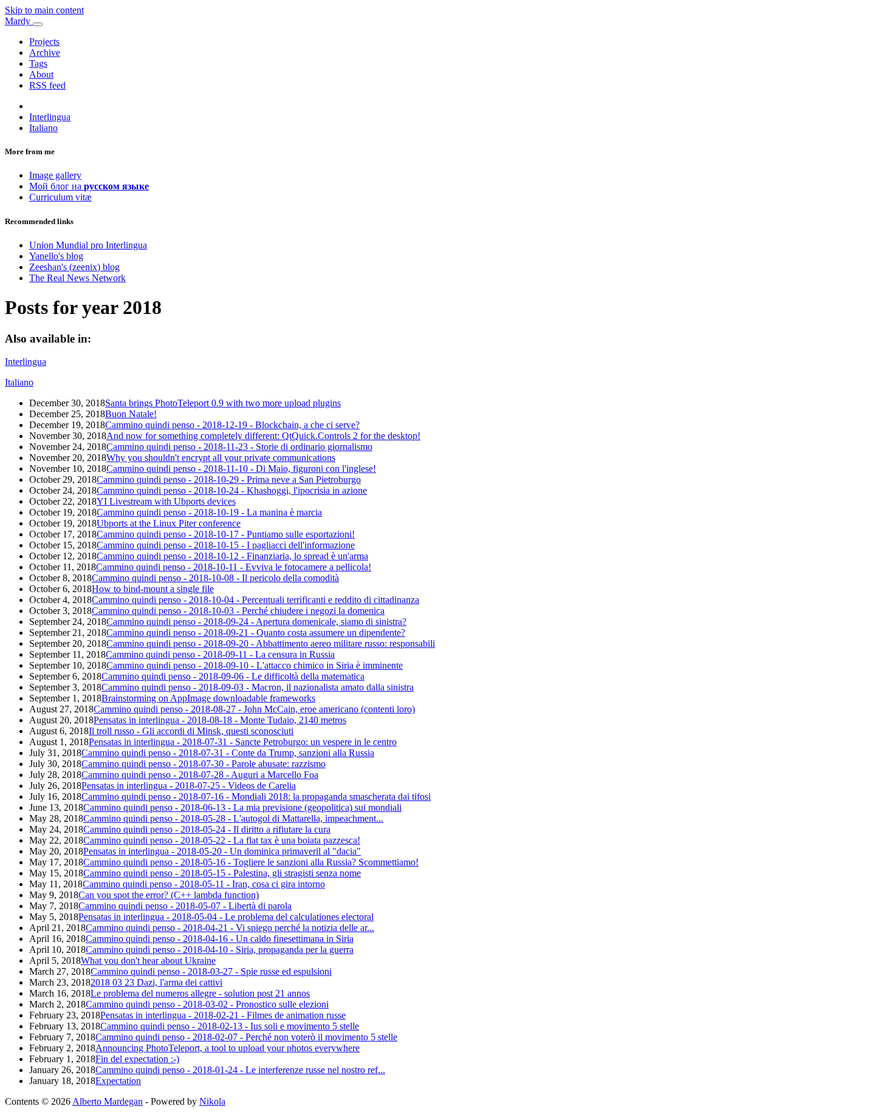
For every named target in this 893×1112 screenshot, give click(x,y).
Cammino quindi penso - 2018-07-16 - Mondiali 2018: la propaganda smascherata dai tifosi (256, 796)
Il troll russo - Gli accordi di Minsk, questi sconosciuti (191, 731)
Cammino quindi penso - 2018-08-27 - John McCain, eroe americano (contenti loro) (254, 709)
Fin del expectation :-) (137, 1059)
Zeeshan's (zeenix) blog (74, 267)
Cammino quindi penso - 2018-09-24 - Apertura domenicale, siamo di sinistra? (256, 621)
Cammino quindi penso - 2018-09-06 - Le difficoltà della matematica (232, 676)
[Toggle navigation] (38, 24)
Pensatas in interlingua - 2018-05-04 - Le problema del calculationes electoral (226, 917)
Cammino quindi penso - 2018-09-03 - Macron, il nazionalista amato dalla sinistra (257, 687)
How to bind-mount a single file (153, 589)
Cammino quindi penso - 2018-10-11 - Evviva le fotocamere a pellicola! (233, 567)
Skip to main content (44, 10)
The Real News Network (77, 278)
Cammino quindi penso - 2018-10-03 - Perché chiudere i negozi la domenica (238, 610)
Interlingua (49, 117)
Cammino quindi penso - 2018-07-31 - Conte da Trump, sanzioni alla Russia (227, 753)
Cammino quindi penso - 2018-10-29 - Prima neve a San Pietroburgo (229, 479)
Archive (44, 52)
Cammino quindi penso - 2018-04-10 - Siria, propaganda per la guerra (220, 949)
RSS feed (47, 85)
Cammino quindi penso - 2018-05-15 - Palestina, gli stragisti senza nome (222, 873)
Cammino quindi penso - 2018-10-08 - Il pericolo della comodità (215, 578)
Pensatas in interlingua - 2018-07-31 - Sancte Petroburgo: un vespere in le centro (243, 742)
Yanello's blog (56, 256)
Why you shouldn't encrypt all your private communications (220, 457)
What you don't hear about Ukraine (148, 960)
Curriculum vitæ (60, 197)
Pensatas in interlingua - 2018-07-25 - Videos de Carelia (188, 785)
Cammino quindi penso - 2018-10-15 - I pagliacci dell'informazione (226, 545)
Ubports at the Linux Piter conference (169, 523)
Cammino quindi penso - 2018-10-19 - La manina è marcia (209, 512)
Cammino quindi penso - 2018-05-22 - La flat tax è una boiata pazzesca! (221, 840)
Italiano (43, 128)
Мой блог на (89, 186)
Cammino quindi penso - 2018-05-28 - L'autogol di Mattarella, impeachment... (233, 818)
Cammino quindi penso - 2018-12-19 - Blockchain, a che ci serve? (232, 425)
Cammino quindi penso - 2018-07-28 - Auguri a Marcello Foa (199, 774)
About (41, 74)
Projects (44, 41)
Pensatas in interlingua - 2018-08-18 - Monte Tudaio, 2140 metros (220, 720)
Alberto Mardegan (107, 1101)
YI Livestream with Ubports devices (166, 501)
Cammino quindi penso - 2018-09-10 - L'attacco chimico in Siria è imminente (254, 665)
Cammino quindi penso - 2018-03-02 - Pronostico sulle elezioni (207, 1004)
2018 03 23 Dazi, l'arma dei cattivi (156, 982)
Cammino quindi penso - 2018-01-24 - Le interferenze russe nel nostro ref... (240, 1070)
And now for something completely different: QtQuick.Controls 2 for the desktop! (263, 436)
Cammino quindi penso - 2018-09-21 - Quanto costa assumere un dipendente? (255, 632)
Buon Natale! (131, 414)
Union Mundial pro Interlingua (88, 245)
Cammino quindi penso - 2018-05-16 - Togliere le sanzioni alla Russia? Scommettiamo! (251, 862)
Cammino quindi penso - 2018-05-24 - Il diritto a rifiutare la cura (206, 829)
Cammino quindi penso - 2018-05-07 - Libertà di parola (185, 906)
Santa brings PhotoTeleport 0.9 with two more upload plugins (223, 403)
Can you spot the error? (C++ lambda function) (168, 895)
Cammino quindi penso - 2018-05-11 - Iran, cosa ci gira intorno (204, 884)
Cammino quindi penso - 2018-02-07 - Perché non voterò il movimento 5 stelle (246, 1037)
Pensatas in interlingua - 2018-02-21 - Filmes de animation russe (223, 1015)
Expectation (118, 1081)
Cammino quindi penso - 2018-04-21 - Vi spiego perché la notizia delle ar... (230, 928)
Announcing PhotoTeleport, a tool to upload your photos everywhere (227, 1048)
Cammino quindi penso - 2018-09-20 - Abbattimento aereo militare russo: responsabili (270, 643)
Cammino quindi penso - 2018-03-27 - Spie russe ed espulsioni (211, 971)
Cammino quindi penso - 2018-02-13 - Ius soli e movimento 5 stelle (229, 1026)
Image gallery (55, 175)
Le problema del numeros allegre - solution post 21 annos (200, 993)
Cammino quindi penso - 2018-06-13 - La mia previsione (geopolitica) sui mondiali (242, 807)
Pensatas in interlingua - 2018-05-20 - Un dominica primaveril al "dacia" (222, 851)
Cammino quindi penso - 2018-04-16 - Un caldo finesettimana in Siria (220, 938)
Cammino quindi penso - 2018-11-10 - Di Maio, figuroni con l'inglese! (241, 468)
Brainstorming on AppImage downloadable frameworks (208, 698)
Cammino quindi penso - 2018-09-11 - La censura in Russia (220, 654)
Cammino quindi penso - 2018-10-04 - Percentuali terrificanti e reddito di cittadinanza (255, 600)
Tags (38, 63)
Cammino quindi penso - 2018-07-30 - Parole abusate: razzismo (203, 764)
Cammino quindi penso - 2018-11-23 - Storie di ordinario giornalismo (239, 447)
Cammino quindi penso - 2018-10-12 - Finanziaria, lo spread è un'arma (232, 556)
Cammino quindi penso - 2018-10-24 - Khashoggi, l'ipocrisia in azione (232, 490)
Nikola (212, 1101)
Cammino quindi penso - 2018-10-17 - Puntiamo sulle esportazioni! (226, 534)
